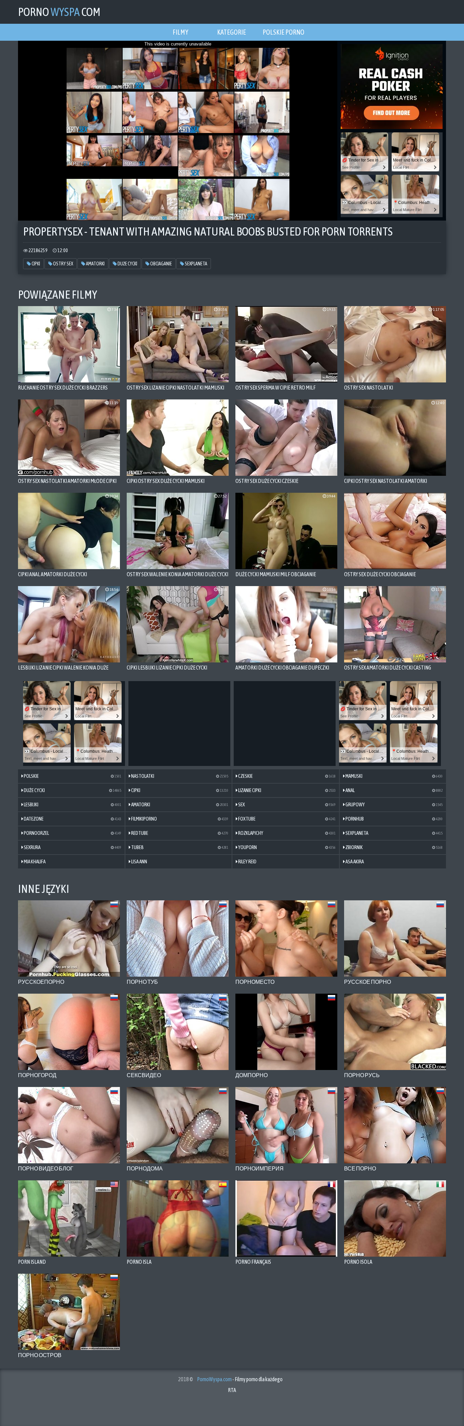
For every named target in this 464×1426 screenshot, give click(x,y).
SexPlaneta (195, 263)
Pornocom (59, 11)
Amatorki (95, 263)
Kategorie (231, 32)
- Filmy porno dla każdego (240, 1379)
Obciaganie (160, 263)
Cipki (35, 263)
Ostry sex (62, 263)
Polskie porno (283, 32)
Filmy (180, 32)
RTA (232, 1390)
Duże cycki (127, 263)
